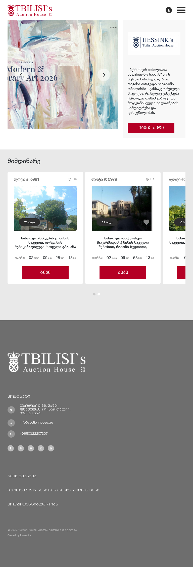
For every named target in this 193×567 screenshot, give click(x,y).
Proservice (25, 535)
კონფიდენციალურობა (33, 504)
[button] (21, 75)
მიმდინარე (24, 160)
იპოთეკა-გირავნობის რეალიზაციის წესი (53, 490)
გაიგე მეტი (151, 127)
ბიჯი (45, 272)
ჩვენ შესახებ (22, 476)
